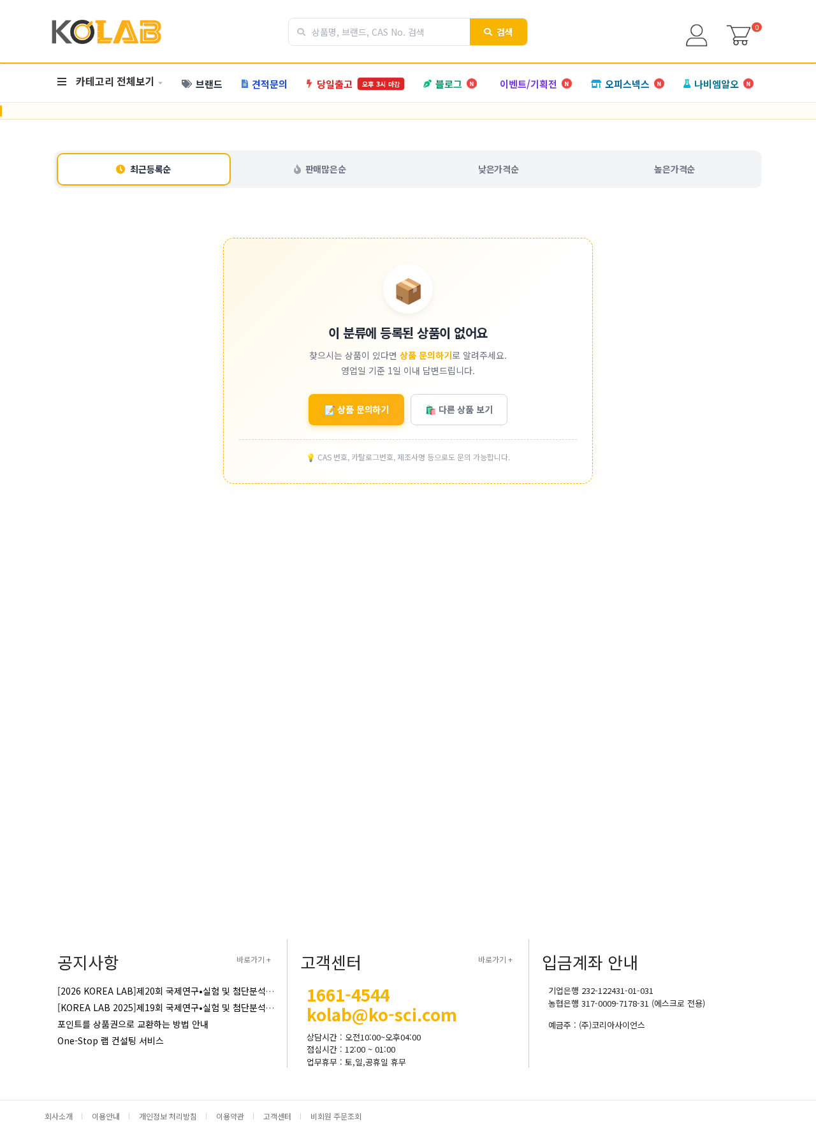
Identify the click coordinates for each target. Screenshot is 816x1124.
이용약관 (230, 1116)
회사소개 (59, 1116)
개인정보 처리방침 (168, 1116)
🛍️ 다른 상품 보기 (458, 409)
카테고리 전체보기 (115, 81)
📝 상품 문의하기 (356, 409)
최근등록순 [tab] (150, 169)
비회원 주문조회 (335, 1116)
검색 (505, 32)
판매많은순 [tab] (325, 169)
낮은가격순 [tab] (498, 169)
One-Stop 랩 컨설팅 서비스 (110, 1040)
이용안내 (106, 1116)
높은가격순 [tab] (674, 169)
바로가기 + (254, 959)
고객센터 (277, 1116)
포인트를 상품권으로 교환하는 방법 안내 (132, 1024)
